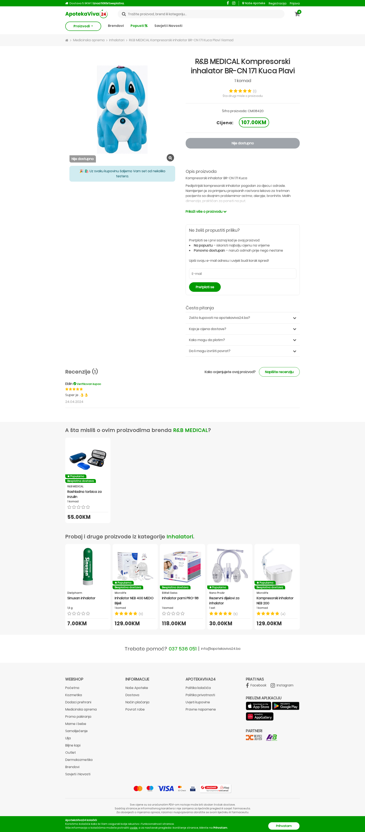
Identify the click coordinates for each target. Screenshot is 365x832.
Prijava (295, 3)
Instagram (284, 685)
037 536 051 (183, 648)
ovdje (134, 827)
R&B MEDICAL (190, 430)
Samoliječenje (76, 731)
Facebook (258, 685)
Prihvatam (284, 826)
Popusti (138, 25)
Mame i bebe (75, 723)
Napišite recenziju (279, 371)
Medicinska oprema (81, 709)
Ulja (68, 738)
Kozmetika (73, 695)
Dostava (132, 695)
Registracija (277, 3)
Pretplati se (205, 287)
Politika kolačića (198, 687)
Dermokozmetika (79, 759)
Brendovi (116, 25)
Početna (72, 687)
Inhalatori (180, 536)
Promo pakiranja (78, 716)
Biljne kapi (72, 745)
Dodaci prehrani (78, 702)
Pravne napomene (201, 709)
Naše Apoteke (255, 3)
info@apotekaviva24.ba (220, 648)
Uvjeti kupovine (198, 702)
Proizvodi (82, 26)
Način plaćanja (137, 702)
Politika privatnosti (200, 695)
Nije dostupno (243, 143)
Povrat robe (135, 709)
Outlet (70, 752)
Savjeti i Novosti (168, 25)
